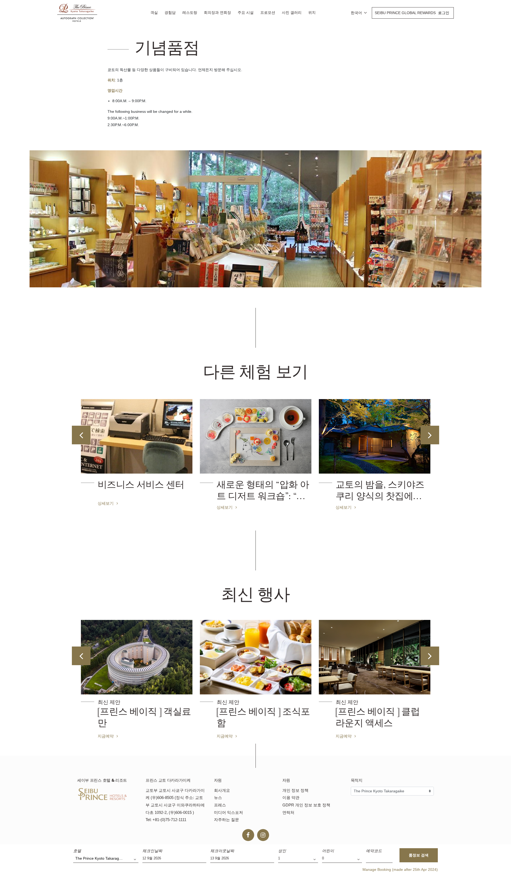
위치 (312, 12)
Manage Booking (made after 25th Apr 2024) (400, 869)
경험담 (170, 12)
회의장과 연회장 (217, 12)
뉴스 (218, 797)
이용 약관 (290, 797)
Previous (81, 435)
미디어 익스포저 (228, 812)
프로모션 (267, 12)
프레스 (220, 805)
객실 (154, 12)
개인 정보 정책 (295, 790)
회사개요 (222, 790)
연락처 (288, 812)
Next (430, 435)
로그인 (443, 13)
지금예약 (106, 736)
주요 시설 (246, 12)
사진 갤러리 (292, 12)
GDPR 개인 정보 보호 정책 (306, 805)
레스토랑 (189, 12)
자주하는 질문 (226, 819)
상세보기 (106, 507)
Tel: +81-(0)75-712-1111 (166, 819)
